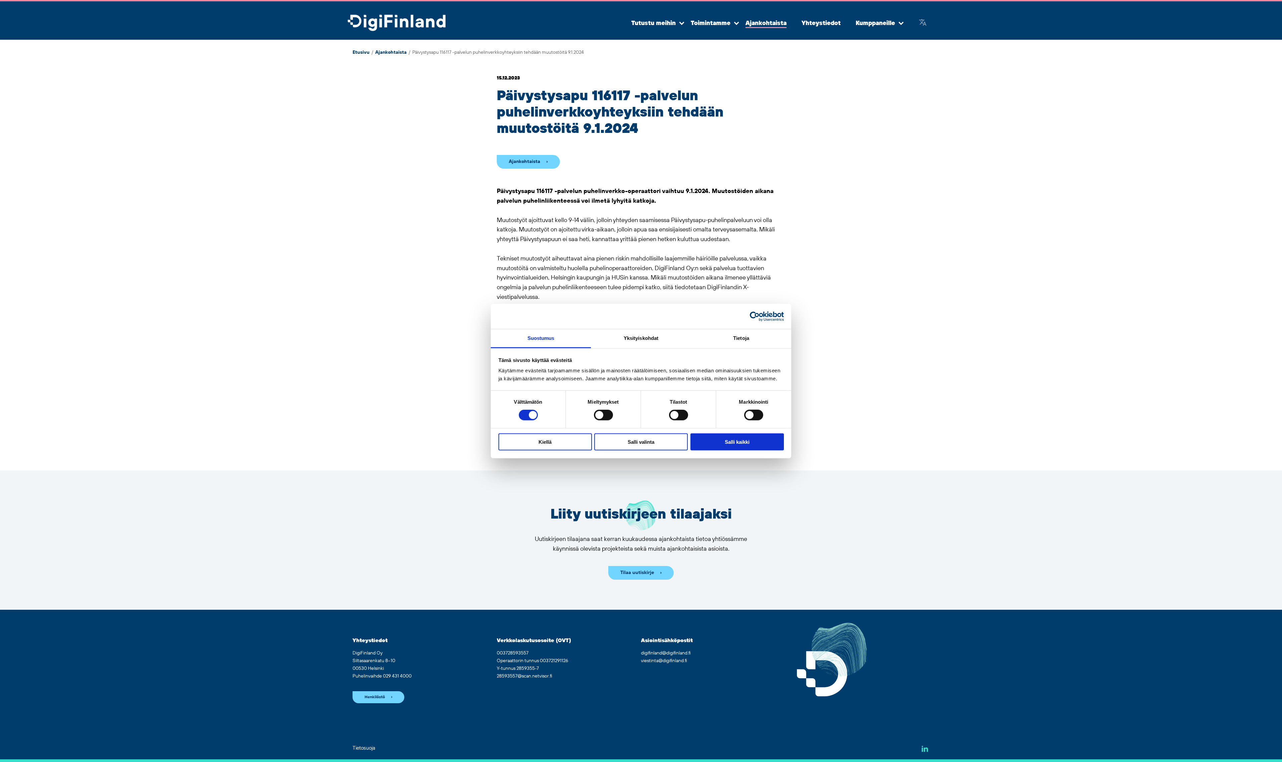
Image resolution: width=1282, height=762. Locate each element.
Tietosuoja (364, 748)
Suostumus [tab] (541, 338)
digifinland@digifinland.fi (666, 653)
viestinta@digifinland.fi (664, 661)
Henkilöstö (375, 697)
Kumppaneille (875, 23)
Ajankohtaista (766, 23)
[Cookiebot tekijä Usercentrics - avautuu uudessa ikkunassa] (754, 316)
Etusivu (361, 52)
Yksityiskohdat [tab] (641, 338)
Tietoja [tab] (741, 338)
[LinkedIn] (924, 748)
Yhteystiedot (821, 23)
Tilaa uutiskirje (637, 573)
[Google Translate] (922, 23)
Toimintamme (710, 23)
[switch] (603, 415)
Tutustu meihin (653, 23)
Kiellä (545, 442)
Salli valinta (641, 442)
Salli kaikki (737, 442)
